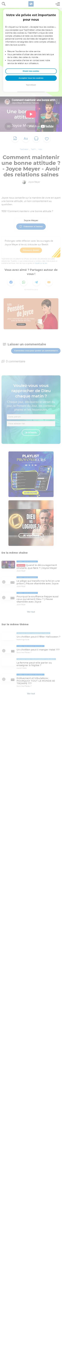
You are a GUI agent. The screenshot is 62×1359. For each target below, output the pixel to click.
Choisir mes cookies (31, 71)
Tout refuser (31, 85)
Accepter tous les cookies (31, 78)
